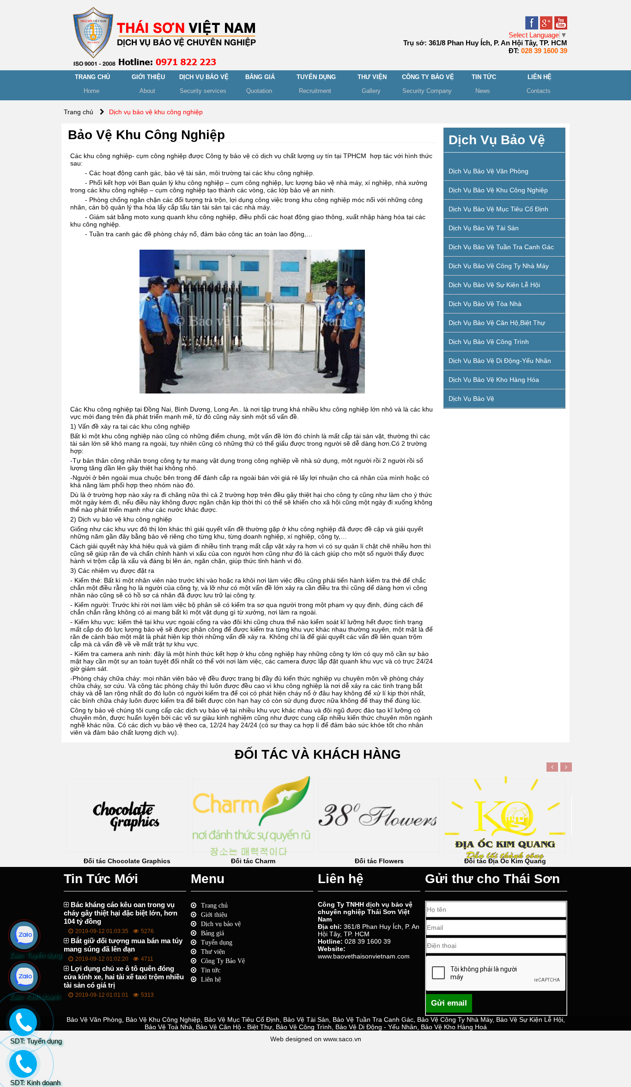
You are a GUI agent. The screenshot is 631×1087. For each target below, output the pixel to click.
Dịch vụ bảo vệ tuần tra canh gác (501, 247)
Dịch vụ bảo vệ (471, 398)
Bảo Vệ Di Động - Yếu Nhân (376, 1027)
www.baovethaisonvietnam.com (364, 956)
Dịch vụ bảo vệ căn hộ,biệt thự (497, 322)
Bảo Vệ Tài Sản (306, 1019)
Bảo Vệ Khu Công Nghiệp (163, 1019)
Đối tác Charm (253, 861)
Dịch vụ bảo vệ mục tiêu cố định (498, 209)
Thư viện (213, 951)
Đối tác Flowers (379, 861)
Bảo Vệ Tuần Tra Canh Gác (373, 1019)
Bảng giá (212, 933)
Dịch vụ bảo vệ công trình (489, 341)
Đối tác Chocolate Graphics (127, 861)
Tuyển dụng (216, 942)
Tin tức (210, 970)
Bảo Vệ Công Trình (304, 1027)
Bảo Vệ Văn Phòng (94, 1019)
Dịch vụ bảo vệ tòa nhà (485, 303)
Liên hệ (211, 979)
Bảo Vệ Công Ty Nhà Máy (454, 1019)
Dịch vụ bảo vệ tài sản (484, 228)
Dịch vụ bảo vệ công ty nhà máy (499, 266)
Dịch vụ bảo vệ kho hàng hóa (494, 379)
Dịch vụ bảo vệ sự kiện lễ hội (494, 285)
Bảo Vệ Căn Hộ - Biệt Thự (234, 1027)
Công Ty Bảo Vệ (223, 961)
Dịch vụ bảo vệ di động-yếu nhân (500, 360)
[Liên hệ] (21, 1071)
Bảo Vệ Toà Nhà (168, 1027)
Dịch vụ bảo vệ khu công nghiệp (498, 190)
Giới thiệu (214, 914)
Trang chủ (214, 905)
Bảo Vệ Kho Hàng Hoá (454, 1027)
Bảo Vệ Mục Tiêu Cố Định (241, 1019)
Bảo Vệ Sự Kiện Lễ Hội (529, 1019)
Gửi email (449, 1003)
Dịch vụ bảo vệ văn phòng (488, 171)
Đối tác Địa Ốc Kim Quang (505, 861)
